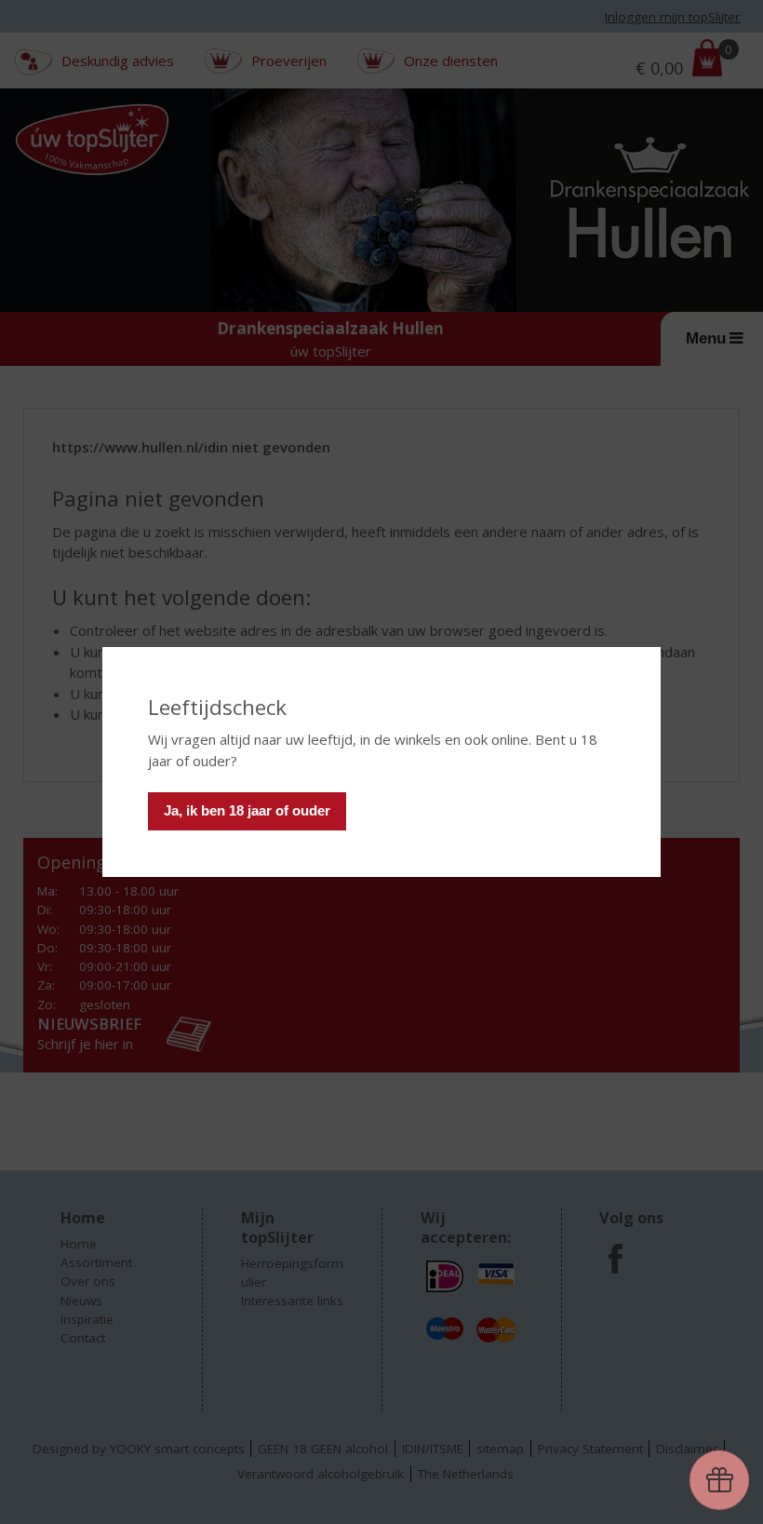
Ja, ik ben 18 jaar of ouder (247, 810)
